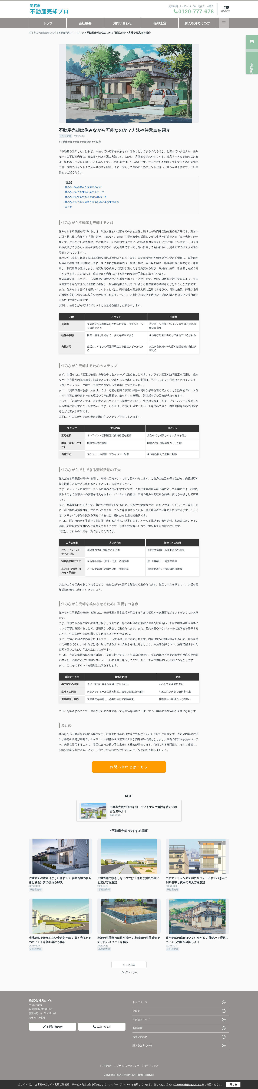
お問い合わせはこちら (129, 767)
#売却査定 (85, 141)
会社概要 (85, 23)
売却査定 (160, 23)
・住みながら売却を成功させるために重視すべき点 (90, 201)
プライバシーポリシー (128, 1065)
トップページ (140, 1002)
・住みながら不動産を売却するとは (82, 187)
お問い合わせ (122, 23)
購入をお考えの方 (197, 23)
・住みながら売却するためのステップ (83, 192)
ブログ (136, 1010)
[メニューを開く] (223, 22)
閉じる (233, 1084)
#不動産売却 (65, 141)
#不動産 (96, 141)
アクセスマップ (141, 1019)
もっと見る (129, 964)
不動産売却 (65, 136)
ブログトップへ (129, 972)
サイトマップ (151, 1065)
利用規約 (106, 1065)
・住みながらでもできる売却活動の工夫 (84, 197)
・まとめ (67, 206)
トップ (47, 23)
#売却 (76, 141)
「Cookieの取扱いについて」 (188, 1084)
